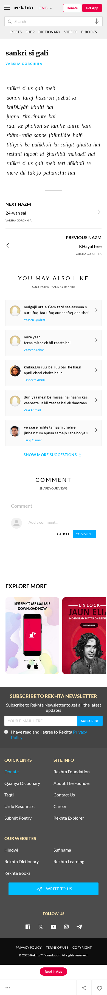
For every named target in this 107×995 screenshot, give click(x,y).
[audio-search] (96, 21)
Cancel (63, 534)
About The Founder (72, 783)
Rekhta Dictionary (21, 861)
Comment (84, 534)
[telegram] (79, 926)
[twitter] (40, 926)
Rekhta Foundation (72, 771)
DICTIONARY (49, 32)
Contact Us (64, 795)
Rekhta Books (17, 873)
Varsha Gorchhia (24, 63)
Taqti (9, 795)
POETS (16, 32)
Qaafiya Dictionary (22, 783)
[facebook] (27, 926)
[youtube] (53, 926)
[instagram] (66, 926)
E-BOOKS (89, 32)
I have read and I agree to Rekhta (49, 734)
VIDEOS (70, 32)
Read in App (53, 971)
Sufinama (62, 850)
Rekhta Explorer (69, 818)
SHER (30, 32)
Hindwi (11, 850)
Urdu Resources (19, 806)
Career (60, 806)
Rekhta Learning (69, 861)
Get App (92, 8)
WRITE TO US (59, 888)
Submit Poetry (18, 818)
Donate (72, 8)
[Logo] (24, 8)
